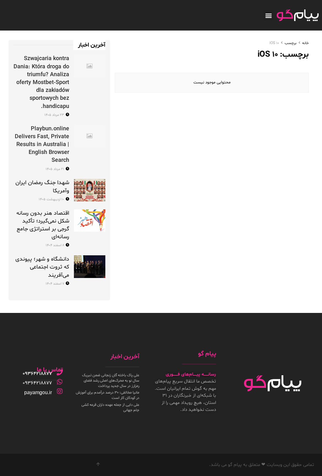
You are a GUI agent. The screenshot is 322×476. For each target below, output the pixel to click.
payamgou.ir (38, 392)
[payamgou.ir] (60, 391)
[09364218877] (60, 372)
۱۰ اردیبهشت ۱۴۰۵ (52, 199)
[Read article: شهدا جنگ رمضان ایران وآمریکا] (89, 190)
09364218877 (37, 373)
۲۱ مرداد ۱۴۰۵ (55, 169)
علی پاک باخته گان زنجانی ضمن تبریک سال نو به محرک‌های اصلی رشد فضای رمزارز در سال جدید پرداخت (110, 380)
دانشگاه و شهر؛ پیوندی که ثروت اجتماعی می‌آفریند (42, 267)
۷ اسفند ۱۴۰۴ (55, 283)
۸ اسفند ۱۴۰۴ (55, 245)
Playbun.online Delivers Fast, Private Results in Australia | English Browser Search (42, 145)
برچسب (291, 43)
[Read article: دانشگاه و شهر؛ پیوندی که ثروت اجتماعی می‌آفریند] (89, 266)
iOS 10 (274, 43)
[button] (268, 15)
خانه (305, 43)
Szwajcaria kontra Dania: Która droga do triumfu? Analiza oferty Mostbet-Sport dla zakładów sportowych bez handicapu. (41, 82)
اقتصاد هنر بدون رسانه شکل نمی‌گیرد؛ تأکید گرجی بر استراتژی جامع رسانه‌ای (42, 225)
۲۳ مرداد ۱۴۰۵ (54, 115)
